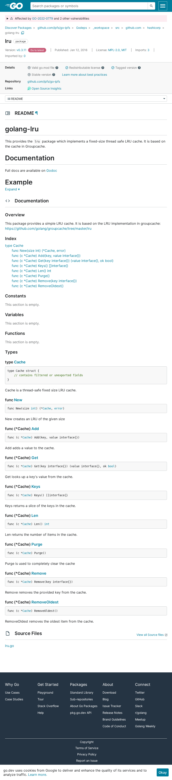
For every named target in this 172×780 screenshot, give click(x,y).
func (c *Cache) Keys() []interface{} (40, 266)
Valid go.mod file (43, 67)
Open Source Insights (46, 88)
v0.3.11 (16, 50)
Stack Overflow (48, 706)
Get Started (48, 684)
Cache (20, 362)
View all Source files (150, 634)
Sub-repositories (81, 699)
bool (111, 466)
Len (34, 515)
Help (41, 712)
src (117, 27)
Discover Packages (18, 27)
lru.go (9, 646)
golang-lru (12, 32)
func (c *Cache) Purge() (31, 276)
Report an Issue (87, 760)
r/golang (141, 712)
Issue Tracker (112, 706)
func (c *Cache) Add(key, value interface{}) (46, 255)
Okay (163, 772)
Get (34, 457)
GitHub (140, 699)
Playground (45, 692)
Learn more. (37, 774)
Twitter (140, 692)
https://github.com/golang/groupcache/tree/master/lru (48, 228)
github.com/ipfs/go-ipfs (54, 27)
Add (35, 428)
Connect (142, 684)
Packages (78, 684)
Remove (38, 573)
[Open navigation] (163, 6)
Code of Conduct (114, 726)
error (58, 408)
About (108, 684)
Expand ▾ (12, 189)
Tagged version (126, 67)
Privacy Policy (86, 754)
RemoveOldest (45, 602)
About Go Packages (83, 706)
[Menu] (86, 98)
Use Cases (12, 692)
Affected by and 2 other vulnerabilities (51, 18)
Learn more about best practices (84, 74)
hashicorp (154, 27)
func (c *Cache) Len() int (31, 271)
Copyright (87, 742)
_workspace (101, 27)
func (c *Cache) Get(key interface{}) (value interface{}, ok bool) (62, 261)
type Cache (14, 245)
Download (109, 692)
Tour (41, 699)
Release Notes (112, 712)
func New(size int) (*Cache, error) (39, 250)
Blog (106, 699)
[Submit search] (151, 6)
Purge (36, 544)
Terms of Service (86, 748)
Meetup (140, 719)
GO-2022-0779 (42, 18)
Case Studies (14, 699)
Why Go (12, 684)
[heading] (17, 6)
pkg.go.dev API (80, 712)
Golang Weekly (145, 726)
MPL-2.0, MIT (117, 50)
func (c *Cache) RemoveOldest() (38, 286)
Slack (139, 706)
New (18, 400)
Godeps (81, 27)
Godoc (51, 170)
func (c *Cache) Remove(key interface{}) (44, 281)
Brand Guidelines (114, 719)
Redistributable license (84, 67)
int (33, 408)
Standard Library (81, 692)
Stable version (41, 74)
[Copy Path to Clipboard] (23, 33)
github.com (133, 27)
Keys (35, 486)
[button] (29, 67)
